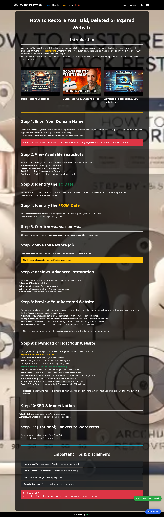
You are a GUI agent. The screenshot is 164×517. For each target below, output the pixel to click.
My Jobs (46, 5)
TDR (88, 514)
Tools (64, 5)
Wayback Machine (48, 50)
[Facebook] (142, 5)
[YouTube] (147, 5)
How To (55, 5)
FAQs (77, 5)
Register (133, 5)
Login (124, 5)
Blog (71, 5)
